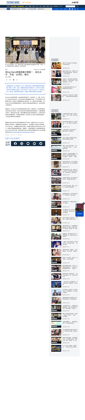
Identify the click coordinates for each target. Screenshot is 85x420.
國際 (30, 6)
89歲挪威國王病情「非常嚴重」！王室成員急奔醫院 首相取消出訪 (27, 9)
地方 (51, 6)
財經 (34, 6)
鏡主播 (61, 9)
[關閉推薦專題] (84, 203)
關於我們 (66, 9)
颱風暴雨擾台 (21, 6)
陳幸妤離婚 (13, 6)
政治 (27, 6)
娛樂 (48, 6)
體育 (44, 6)
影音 (8, 6)
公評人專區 (56, 9)
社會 (37, 6)
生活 (41, 6)
